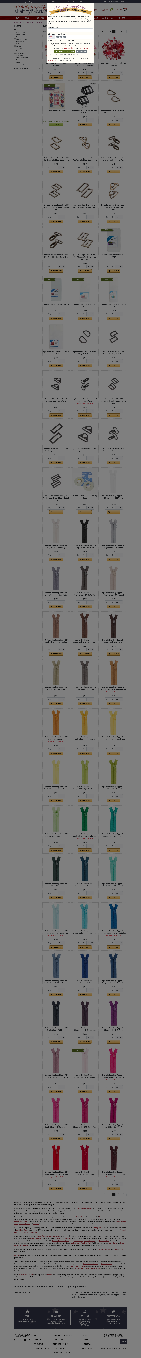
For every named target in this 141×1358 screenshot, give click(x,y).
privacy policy (83, 48)
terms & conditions (69, 48)
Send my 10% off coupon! (65, 51)
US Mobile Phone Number (57, 34)
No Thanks (82, 51)
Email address (53, 27)
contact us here (52, 61)
